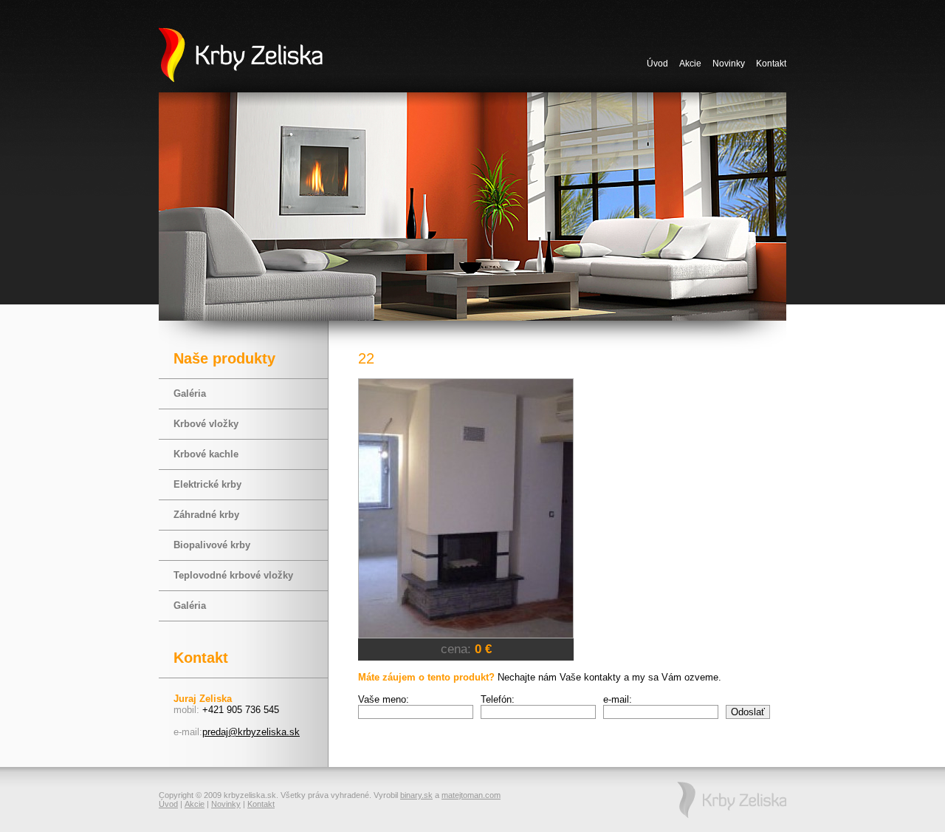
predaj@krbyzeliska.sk (251, 731)
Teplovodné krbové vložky (233, 575)
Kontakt (771, 63)
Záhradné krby (206, 514)
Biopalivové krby (211, 544)
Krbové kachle (205, 454)
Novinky (728, 63)
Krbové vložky (205, 423)
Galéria (189, 393)
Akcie (690, 63)
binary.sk (416, 795)
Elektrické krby (207, 484)
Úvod (657, 63)
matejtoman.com (471, 795)
